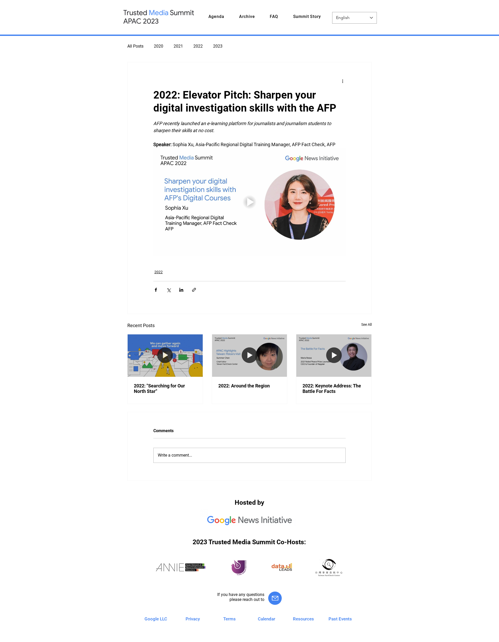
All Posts (135, 46)
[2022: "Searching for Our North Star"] (165, 355)
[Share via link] (194, 289)
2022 (198, 46)
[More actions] (342, 81)
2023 (217, 46)
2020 (158, 46)
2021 (178, 46)
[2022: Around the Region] (249, 355)
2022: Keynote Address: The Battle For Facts (332, 388)
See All (366, 324)
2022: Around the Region (244, 385)
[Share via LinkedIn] (181, 289)
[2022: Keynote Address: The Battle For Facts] (333, 355)
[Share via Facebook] (155, 289)
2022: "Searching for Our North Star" (159, 388)
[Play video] (249, 202)
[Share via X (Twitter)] (168, 289)
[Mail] (275, 598)
